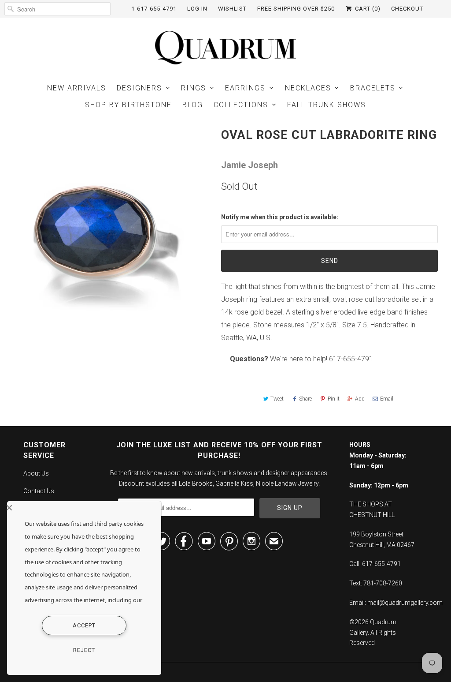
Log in (197, 8)
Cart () (367, 8)
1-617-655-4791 (154, 8)
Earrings (245, 88)
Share (305, 399)
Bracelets (373, 88)
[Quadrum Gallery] (225, 47)
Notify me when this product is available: (279, 217)
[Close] (82, 507)
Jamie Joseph (249, 165)
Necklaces (308, 88)
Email (386, 399)
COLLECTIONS (241, 105)
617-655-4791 (351, 359)
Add (360, 399)
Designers (139, 88)
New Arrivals (76, 88)
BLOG (192, 105)
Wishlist (232, 8)
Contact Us (38, 491)
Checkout (407, 8)
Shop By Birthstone (128, 105)
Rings (193, 88)
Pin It (334, 399)
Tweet (277, 399)
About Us (36, 473)
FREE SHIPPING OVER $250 (296, 8)
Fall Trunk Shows (326, 105)
